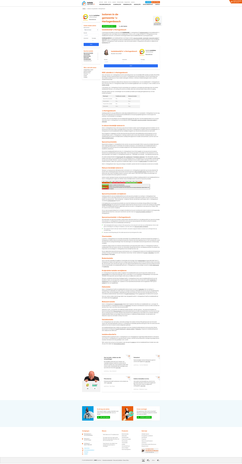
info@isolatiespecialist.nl (119, 343)
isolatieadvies (105, 42)
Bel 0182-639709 (105, 417)
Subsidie (148, 2)
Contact (157, 4)
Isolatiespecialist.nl (144, 32)
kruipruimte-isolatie (153, 38)
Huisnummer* (86, 38)
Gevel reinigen (125, 447)
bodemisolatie (141, 260)
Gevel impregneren (126, 449)
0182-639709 (124, 26)
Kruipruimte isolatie (126, 439)
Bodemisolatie (127, 4)
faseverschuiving (118, 311)
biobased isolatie (119, 304)
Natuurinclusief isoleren (147, 441)
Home (84, 8)
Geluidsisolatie (87, 59)
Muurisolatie (124, 441)
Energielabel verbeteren (147, 435)
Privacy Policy (126, 460)
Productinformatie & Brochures (149, 444)
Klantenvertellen (87, 71)
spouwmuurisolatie (137, 38)
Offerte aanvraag (145, 417)
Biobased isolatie (120, 2)
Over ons (109, 2)
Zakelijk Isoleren (145, 434)
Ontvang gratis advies (108, 26)
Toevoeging (94, 38)
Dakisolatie (137, 4)
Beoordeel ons (92, 19)
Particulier (101, 2)
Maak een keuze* (87, 27)
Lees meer (118, 367)
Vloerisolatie (117, 4)
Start (91, 44)
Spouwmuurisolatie (105, 4)
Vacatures (133, 2)
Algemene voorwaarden (107, 460)
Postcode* (106, 59)
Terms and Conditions (117, 460)
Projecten (114, 2)
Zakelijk (105, 2)
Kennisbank (144, 437)
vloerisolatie (145, 38)
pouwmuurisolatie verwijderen (144, 211)
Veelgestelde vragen (88, 69)
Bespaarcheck (127, 2)
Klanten (94, 15)
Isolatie (85, 75)
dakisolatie (104, 39)
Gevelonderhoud (148, 4)
